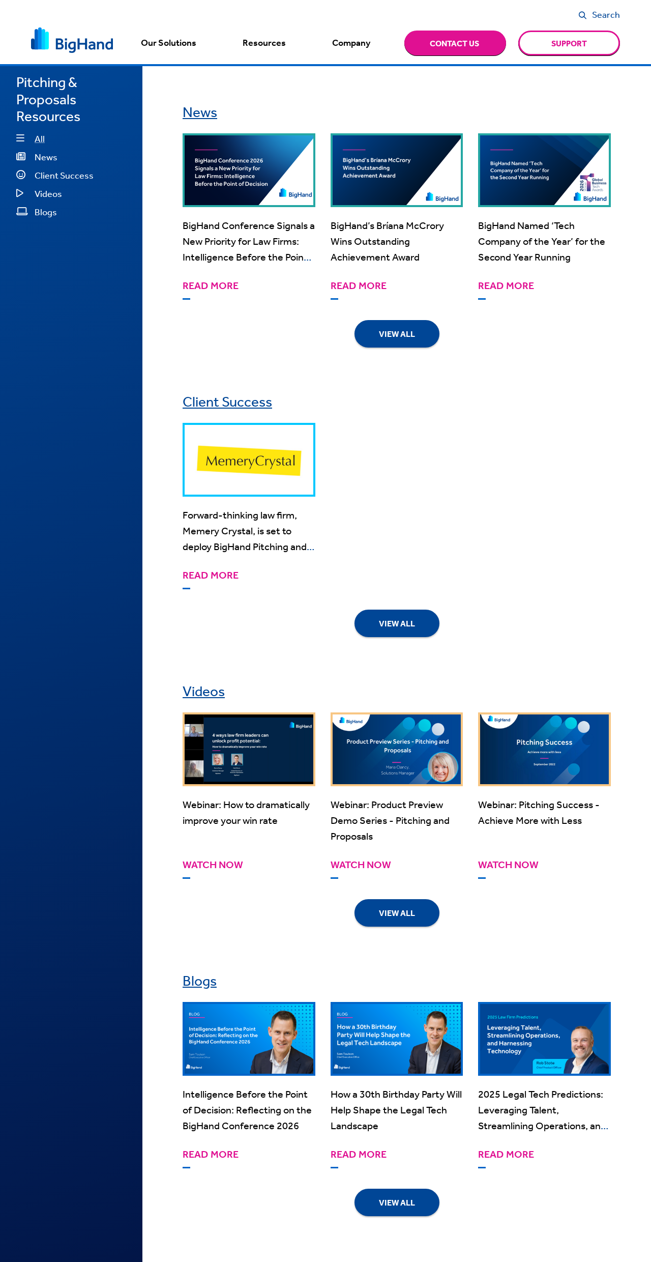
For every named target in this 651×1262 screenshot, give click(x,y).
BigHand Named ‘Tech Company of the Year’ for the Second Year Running (541, 241)
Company (351, 43)
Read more (211, 285)
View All (397, 334)
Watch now (213, 864)
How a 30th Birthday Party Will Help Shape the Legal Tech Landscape (396, 1109)
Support (569, 43)
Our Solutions (168, 43)
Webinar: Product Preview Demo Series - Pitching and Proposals (390, 820)
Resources (264, 43)
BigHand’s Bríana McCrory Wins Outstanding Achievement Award (387, 241)
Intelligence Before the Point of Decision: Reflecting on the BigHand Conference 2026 (247, 1109)
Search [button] (606, 14)
